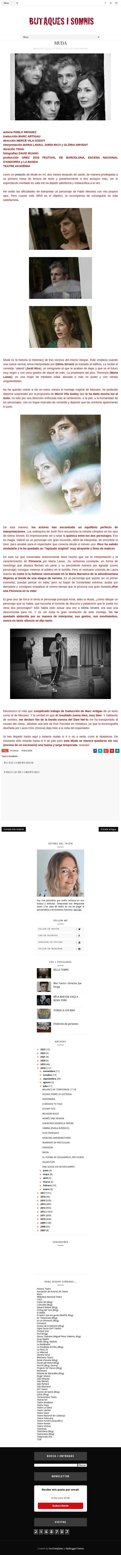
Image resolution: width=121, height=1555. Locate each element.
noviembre (49, 1071)
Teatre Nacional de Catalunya (51, 1415)
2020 (43, 1060)
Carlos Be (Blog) (44, 1302)
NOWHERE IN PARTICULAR (56, 1142)
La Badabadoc (43, 1344)
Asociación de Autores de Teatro (52, 1291)
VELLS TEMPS (61, 969)
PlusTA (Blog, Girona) (47, 1365)
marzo (47, 1182)
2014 (43, 1204)
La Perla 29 (42, 1349)
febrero (47, 1185)
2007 (43, 1230)
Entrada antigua (108, 829)
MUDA (45, 1152)
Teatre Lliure (43, 1413)
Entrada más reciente (14, 829)
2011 (43, 1215)
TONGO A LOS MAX (64, 1010)
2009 (43, 1223)
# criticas (14, 750)
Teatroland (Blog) (45, 1431)
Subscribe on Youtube (50, 942)
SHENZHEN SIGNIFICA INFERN (57, 1123)
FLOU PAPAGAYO (50, 1133)
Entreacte (41, 1323)
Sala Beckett (43, 1381)
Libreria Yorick (43, 1355)
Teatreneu (42, 1429)
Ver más (77, 909)
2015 (43, 1200)
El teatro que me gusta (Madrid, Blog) (55, 1315)
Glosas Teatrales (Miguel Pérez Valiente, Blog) (59, 1336)
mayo (46, 1174)
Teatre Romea (43, 1423)
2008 (43, 1226)
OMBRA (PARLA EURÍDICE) (55, 1128)
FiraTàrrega (42, 1334)
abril (46, 1178)
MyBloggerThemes (75, 1548)
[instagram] (116, 3)
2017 (43, 1193)
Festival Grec (43, 1331)
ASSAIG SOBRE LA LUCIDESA (57, 1094)
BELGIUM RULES (50, 1113)
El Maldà (41, 1312)
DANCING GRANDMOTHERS (56, 1138)
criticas (59, 49)
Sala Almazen (43, 1378)
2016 (43, 1197)
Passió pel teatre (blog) (48, 1363)
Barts (39, 1294)
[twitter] (110, 3)
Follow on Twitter (48, 929)
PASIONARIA (48, 1099)
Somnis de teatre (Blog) (48, 1392)
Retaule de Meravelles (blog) (50, 1373)
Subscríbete (60, 1505)
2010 (43, 1219)
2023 (43, 1049)
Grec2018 (68, 49)
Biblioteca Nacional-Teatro (49, 1297)
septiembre (50, 1079)
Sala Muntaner (44, 1386)
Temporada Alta (44, 1436)
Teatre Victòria (44, 1426)
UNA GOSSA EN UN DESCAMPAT (58, 1167)
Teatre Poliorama (45, 1418)
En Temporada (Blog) (47, 1318)
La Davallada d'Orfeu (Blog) (50, 1347)
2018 (43, 1068)
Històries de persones (65, 1023)
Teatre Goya (43, 1405)
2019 (43, 1064)
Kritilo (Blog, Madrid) (47, 1341)
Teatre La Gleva (44, 1407)
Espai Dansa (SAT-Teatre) (49, 1328)
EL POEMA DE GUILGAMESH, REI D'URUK (63, 1157)
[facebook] (105, 3)
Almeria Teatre (44, 1289)
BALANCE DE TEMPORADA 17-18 (59, 1089)
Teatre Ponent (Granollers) (50, 1421)
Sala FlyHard (43, 1384)
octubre (47, 1075)
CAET (39, 1299)
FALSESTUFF (48, 1162)
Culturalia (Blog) (44, 1304)
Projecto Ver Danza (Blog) (49, 1368)
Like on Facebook (48, 935)
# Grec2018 (27, 750)
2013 (43, 1208)
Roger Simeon (43, 1376)
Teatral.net (42, 1400)
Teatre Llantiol (44, 1410)
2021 (43, 1057)
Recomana (42, 1370)
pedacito (20, 174)
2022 (43, 1053)
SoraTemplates (56, 1548)
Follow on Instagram (50, 949)
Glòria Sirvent (90, 607)
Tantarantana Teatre (47, 1397)
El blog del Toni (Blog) (47, 1310)
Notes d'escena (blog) (47, 1360)
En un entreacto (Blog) (48, 1320)
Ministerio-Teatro (45, 1357)
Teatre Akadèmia (45, 1402)
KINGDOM (47, 1147)
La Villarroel (42, 1352)
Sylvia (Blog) (43, 1394)
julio (45, 1086)
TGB (39, 1439)
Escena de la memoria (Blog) (50, 1326)
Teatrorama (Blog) (45, 1434)
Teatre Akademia (80, 49)
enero (46, 1189)
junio (46, 1170)
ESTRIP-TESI (48, 1109)
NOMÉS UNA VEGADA (53, 1118)
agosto (47, 1082)
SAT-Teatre (42, 1389)
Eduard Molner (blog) (47, 1307)
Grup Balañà (43, 1339)
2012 (43, 1211)
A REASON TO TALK (52, 1104)
